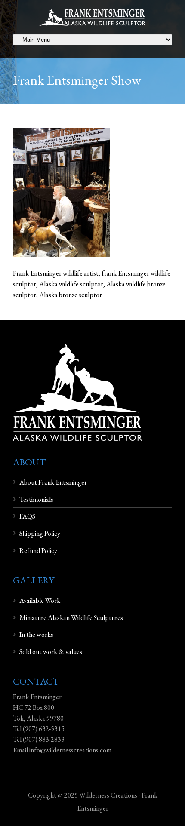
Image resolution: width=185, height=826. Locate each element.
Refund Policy (38, 550)
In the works (36, 634)
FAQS (27, 516)
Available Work (39, 600)
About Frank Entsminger (53, 482)
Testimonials (36, 499)
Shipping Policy (39, 533)
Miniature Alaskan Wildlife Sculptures (71, 617)
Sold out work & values (50, 651)
